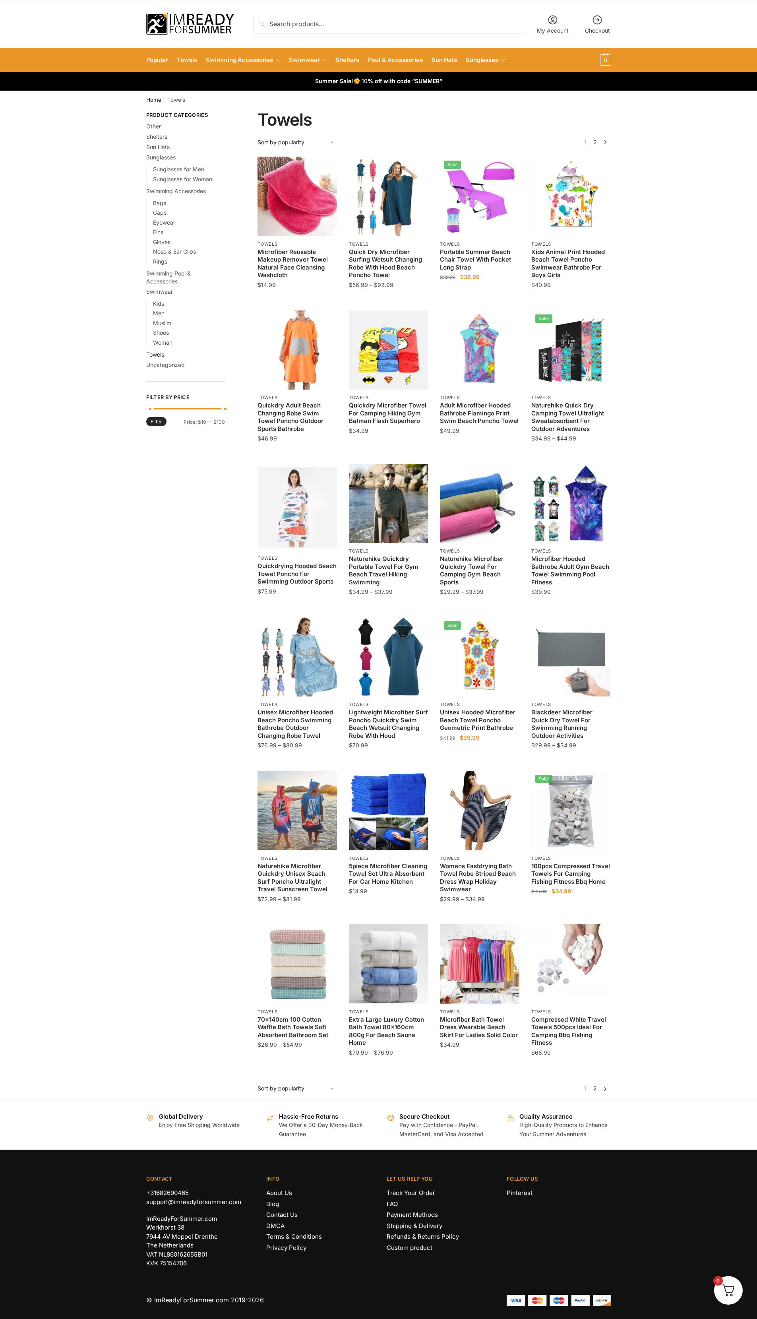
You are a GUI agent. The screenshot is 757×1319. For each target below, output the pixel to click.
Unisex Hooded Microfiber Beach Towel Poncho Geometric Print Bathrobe (477, 719)
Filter (156, 422)
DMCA (275, 1226)
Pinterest (519, 1193)
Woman (162, 342)
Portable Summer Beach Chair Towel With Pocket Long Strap (475, 259)
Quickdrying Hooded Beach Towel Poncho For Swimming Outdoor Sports (297, 573)
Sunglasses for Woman (182, 179)
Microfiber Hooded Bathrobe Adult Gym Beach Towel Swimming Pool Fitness (570, 570)
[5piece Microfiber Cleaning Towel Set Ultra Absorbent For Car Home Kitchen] (388, 810)
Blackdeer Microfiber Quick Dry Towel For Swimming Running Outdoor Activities (561, 723)
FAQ (392, 1204)
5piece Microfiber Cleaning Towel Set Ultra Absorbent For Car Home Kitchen (388, 873)
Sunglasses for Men (178, 169)
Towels (267, 244)
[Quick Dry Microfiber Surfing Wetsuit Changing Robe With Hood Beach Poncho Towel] (388, 196)
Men (159, 313)
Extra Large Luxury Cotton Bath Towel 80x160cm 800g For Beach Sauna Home (386, 1031)
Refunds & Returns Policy (423, 1236)
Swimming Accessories (176, 191)
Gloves (161, 242)
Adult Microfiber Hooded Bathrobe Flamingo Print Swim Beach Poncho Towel (479, 413)
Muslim (162, 323)
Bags (159, 203)
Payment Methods (412, 1214)
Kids (158, 303)
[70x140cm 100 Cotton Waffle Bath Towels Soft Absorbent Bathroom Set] (297, 964)
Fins (158, 232)
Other (153, 126)
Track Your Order (411, 1193)
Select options (388, 300)
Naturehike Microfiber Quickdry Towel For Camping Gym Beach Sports (471, 570)
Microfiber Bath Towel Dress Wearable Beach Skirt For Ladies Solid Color (479, 1027)
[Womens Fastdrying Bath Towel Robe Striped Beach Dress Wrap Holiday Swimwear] (479, 810)
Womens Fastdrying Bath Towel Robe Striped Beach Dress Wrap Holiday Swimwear (478, 877)
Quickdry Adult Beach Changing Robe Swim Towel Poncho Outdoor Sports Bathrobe (290, 417)
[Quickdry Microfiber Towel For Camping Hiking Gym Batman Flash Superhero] (388, 350)
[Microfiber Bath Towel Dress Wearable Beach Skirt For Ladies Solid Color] (479, 964)
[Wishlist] (325, 169)
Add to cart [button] (297, 300)
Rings (160, 261)
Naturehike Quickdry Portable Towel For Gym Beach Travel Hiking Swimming (383, 570)
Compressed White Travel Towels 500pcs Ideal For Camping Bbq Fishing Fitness (568, 1031)
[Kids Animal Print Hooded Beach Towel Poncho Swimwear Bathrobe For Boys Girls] (571, 196)
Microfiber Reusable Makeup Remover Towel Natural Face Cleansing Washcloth (292, 263)
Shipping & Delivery (414, 1226)
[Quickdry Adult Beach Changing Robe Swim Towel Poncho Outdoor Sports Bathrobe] (297, 350)
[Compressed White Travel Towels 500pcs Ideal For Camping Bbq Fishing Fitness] (571, 964)
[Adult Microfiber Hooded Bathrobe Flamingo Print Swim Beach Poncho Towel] (479, 350)
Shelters (156, 136)
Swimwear (159, 291)
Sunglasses (161, 157)
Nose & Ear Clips (174, 251)
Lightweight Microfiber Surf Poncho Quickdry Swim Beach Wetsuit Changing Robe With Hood (388, 723)
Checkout (597, 30)
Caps (160, 212)
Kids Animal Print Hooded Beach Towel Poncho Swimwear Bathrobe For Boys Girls (568, 263)
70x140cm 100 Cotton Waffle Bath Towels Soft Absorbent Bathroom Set (292, 1027)
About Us (279, 1193)
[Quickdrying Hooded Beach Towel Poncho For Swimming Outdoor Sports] (297, 507)
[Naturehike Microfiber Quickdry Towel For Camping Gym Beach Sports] (479, 503)
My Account (553, 30)
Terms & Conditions (294, 1236)
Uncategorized (165, 364)
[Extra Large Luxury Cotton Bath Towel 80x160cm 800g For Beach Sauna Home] (388, 964)
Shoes (161, 332)
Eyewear (164, 222)
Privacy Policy (286, 1247)
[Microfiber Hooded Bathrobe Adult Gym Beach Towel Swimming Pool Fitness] (571, 503)
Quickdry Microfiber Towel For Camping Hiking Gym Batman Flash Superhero (387, 413)
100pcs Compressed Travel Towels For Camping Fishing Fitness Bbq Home (570, 873)
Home (153, 100)
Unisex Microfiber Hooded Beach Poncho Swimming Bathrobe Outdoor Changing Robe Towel (295, 723)
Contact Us (282, 1214)
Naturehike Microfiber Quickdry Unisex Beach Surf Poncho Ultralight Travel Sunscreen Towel (292, 877)
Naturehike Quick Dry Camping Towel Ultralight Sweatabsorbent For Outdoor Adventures (567, 417)
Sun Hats (158, 147)
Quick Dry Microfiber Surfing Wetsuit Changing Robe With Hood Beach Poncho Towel (385, 263)
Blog (272, 1204)
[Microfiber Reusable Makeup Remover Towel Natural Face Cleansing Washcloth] (297, 196)
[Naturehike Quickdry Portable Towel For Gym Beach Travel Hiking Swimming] (388, 503)
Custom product (409, 1247)
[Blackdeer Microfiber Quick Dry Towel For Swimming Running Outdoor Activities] (571, 657)
